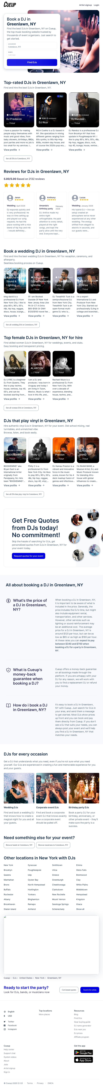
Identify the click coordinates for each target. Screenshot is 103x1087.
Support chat (9, 1053)
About (6, 1061)
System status (10, 1057)
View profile (10, 149)
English (11, 1011)
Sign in (7, 1072)
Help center (9, 1049)
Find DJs (78, 1018)
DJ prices (78, 1033)
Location (12, 44)
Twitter (11, 1021)
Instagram (12, 1029)
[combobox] (20, 47)
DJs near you (80, 1029)
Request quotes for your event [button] (28, 556)
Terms (30, 1083)
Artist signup (85, 5)
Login (96, 5)
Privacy (40, 1083)
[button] (18, 159)
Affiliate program (81, 1037)
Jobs (6, 1064)
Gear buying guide (82, 1022)
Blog (76, 1014)
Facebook (12, 1025)
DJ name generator (82, 1025)
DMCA (50, 1083)
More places (44, 1014)
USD (8, 1016)
